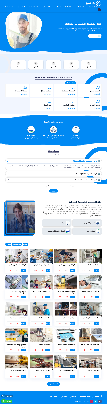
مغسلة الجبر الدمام (44, 344)
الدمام (53, 67)
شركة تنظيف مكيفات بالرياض (90, 291)
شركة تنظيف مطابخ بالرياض (91, 317)
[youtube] (91, 401)
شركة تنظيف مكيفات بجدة (42, 317)
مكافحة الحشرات (93, 6)
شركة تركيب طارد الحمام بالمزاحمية (19, 292)
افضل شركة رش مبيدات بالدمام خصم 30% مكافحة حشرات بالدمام (16, 345)
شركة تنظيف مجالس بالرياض (17, 265)
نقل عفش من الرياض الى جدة (41, 291)
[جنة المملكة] (94, 3)
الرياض (36, 67)
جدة (18, 67)
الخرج (71, 67)
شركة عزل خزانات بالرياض (68, 317)
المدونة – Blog (9, 6)
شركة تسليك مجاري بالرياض (67, 265)
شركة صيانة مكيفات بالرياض (42, 265)
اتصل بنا (64, 396)
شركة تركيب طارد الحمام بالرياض (90, 344)
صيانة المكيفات (68, 6)
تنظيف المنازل (81, 6)
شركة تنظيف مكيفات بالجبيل (66, 344)
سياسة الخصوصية (85, 396)
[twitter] (95, 401)
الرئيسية (97, 396)
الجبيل (89, 67)
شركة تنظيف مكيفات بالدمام (91, 265)
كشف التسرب (21, 6)
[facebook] (100, 401)
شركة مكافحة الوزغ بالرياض (42, 370)
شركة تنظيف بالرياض (93, 370)
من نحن (73, 396)
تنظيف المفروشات (33, 6)
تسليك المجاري (47, 6)
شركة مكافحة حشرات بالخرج (18, 370)
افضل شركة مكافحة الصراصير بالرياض (66, 292)
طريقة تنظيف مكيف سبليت (18, 317)
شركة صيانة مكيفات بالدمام (67, 370)
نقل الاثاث (58, 6)
